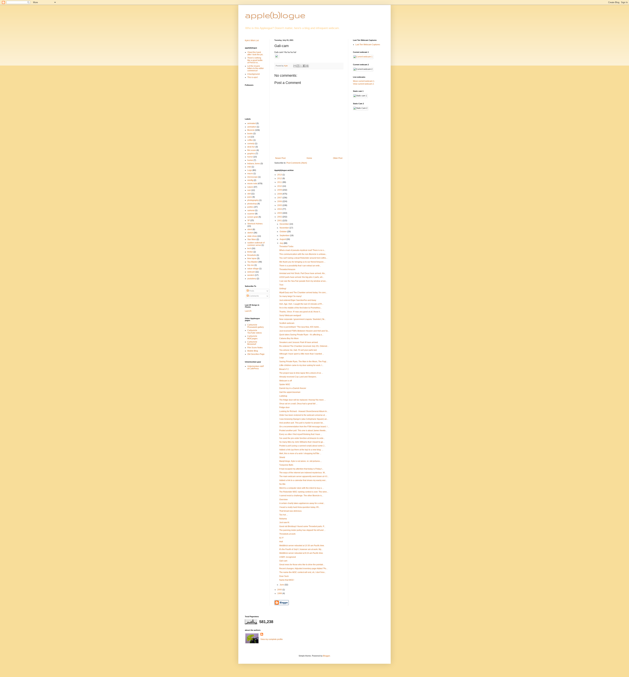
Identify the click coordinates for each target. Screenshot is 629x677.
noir (249, 190)
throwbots (251, 255)
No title (282, 484)
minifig (250, 180)
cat (248, 137)
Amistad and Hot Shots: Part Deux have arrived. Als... (302, 273)
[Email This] (294, 66)
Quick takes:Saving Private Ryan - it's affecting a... (301, 335)
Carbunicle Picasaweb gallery (255, 326)
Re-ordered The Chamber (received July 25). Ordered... (304, 346)
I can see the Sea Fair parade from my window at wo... (303, 281)
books (250, 133)
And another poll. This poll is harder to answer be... (301, 423)
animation (251, 127)
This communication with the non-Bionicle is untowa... (303, 254)
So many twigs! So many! (290, 296)
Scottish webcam (286, 323)
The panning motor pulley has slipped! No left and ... (302, 530)
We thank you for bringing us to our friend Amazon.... (302, 262)
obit (249, 194)
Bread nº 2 (284, 369)
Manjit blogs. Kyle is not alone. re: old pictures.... (300, 461)
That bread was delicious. (290, 511)
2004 (279, 209)
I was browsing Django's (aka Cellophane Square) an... (303, 419)
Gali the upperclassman (289, 392)
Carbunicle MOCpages (252, 337)
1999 (279, 593)
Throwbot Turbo (286, 246)
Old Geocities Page (256, 354)
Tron (281, 285)
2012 (279, 178)
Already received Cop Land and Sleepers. (298, 377)
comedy (250, 143)
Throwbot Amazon (287, 269)
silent (249, 229)
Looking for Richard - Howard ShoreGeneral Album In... (303, 411)
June (282, 585)
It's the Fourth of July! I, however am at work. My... (301, 549)
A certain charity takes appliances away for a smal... (302, 503)
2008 (279, 194)
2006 (279, 201)
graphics (251, 153)
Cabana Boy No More (289, 338)
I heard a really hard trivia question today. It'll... (299, 507)
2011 (279, 182)
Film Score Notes (255, 347)
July (282, 243)
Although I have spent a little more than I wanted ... (301, 354)
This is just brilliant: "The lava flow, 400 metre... (299, 327)
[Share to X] (301, 66)
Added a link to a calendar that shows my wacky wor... (303, 480)
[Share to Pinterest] (307, 66)
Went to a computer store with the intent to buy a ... (301, 488)
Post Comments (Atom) (296, 163)
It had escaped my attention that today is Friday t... (301, 469)
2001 (279, 220)
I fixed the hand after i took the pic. (255, 53)
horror (250, 157)
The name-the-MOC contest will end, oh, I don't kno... (302, 572)
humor (250, 160)
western (250, 275)
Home (309, 158)
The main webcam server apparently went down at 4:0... (304, 476)
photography (253, 200)
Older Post (337, 158)
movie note (252, 183)
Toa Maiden (252, 262)
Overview (283, 499)
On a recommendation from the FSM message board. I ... (304, 426)
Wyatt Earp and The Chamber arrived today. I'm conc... (303, 292)
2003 (279, 213)
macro (250, 173)
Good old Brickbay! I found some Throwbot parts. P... (302, 526)
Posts (251, 291)
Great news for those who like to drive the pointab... (301, 564)
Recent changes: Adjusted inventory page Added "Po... (303, 568)
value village (253, 268)
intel (249, 167)
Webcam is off (285, 381)
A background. (253, 74)
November (284, 228)
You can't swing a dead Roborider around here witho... (303, 258)
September (285, 235)
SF (248, 220)
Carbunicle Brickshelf (252, 343)
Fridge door (284, 407)
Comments (254, 296)
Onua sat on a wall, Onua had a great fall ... (298, 403)
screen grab (252, 217)
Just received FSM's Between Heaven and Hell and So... (304, 331)
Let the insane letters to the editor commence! (255, 68)
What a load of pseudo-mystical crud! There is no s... (302, 250)
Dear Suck (284, 576)
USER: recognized (287, 557)
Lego (281, 357)
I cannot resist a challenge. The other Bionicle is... (301, 495)
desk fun (251, 147)
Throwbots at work (287, 534)
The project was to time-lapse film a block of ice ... (301, 373)
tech (249, 248)
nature (250, 187)
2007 (279, 197)
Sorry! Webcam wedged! (290, 315)
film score (251, 150)
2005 (279, 205)
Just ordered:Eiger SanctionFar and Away (297, 300)
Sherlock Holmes (255, 224)
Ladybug (283, 396)
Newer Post (280, 158)
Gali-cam (283, 561)
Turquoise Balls (286, 465)
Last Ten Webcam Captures (367, 44)
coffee (250, 140)
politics (250, 207)
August (283, 239)
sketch (250, 233)
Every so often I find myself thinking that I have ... (300, 434)
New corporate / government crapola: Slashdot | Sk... (302, 319)
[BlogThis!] (298, 66)
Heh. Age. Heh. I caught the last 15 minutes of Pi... (301, 304)
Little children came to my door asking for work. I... (301, 365)
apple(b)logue (275, 15)
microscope (252, 177)
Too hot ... (283, 515)
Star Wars (251, 239)
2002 (279, 217)
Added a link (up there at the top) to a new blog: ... (301, 450)
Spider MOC (284, 384)
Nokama (283, 519)
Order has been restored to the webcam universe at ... (303, 415)
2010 (279, 186)
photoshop (252, 204)
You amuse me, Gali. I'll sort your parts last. (298, 350)
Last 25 (248, 311)
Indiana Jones (253, 163)
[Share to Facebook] (304, 66)
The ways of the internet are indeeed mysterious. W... (302, 472)
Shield (282, 457)
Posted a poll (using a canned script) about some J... (302, 446)
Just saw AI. (284, 522)
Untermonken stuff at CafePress (255, 367)
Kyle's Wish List (252, 40)
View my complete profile (271, 639)
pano (249, 197)
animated (251, 123)
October (283, 231)
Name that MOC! (286, 580)
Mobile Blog (252, 351)
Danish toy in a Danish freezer (292, 388)
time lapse (252, 258)
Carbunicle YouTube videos (254, 331)
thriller (250, 252)
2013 (279, 175)
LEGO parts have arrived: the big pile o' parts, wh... (301, 277)
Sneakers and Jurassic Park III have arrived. (298, 342)
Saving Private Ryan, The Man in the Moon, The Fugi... (303, 361)
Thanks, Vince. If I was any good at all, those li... (300, 312)
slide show (252, 236)
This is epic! (252, 77)
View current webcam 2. (363, 84)
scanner (251, 214)
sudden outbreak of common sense (256, 244)
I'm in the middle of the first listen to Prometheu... (300, 308)
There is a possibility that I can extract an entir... (300, 266)
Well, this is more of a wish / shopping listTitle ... (300, 453)
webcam (251, 272)
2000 (279, 590)
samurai (251, 210)
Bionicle (251, 130)
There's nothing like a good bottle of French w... (255, 60)
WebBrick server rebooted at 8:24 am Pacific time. (301, 553)
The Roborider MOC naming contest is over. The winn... (303, 492)
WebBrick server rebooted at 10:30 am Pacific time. (301, 545)
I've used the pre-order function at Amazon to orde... (302, 438)
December (284, 224)
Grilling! (282, 288)
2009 (279, 190)
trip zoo (250, 265)
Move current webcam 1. (364, 81)
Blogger (326, 656)
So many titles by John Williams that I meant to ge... (301, 442)
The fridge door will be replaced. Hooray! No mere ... (302, 400)
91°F (281, 538)
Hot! (281, 541)
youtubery (251, 278)
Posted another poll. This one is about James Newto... (303, 430)
